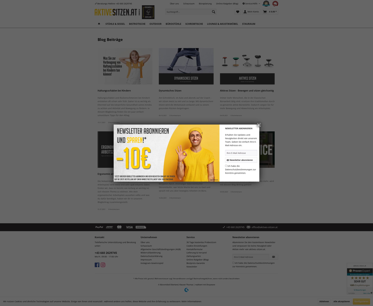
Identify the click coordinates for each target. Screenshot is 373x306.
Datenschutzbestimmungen (238, 169)
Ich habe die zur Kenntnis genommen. (240, 169)
